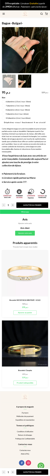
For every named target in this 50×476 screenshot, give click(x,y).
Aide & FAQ (25, 454)
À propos (25, 413)
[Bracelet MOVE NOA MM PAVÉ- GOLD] (25, 273)
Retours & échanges (25, 435)
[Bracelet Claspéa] (25, 343)
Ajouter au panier (32, 205)
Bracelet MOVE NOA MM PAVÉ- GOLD (25, 300)
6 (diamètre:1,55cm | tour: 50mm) (18, 102)
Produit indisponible (25, 383)
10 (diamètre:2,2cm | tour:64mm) (18, 118)
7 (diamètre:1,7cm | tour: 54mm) (18, 106)
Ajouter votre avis (25, 233)
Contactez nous (25, 450)
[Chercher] (41, 14)
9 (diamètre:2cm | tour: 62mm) (17, 114)
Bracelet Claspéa (25, 370)
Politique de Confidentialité (25, 439)
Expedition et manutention (25, 420)
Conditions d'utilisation (25, 432)
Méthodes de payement (25, 416)
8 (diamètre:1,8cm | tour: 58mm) (18, 110)
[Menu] (3, 14)
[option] (25, 50)
